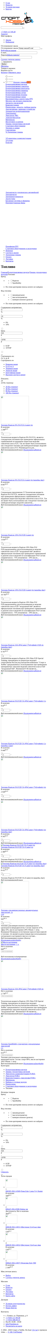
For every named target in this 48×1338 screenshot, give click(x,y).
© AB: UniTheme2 (15, 1332)
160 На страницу (12, 393)
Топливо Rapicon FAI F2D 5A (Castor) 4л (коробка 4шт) (23, 866)
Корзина (4, 72)
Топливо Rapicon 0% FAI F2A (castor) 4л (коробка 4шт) (22, 480)
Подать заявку (11, 1306)
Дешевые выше (12, 368)
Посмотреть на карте (14, 1326)
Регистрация (11, 50)
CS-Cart (35, 1330)
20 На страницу (12, 387)
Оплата (8, 1290)
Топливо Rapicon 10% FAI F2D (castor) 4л (17, 535)
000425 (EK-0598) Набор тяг (17, 1209)
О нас (8, 3)
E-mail (3, 53)
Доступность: (11, 1211)
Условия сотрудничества (15, 1304)
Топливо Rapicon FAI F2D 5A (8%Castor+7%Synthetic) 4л (23, 787)
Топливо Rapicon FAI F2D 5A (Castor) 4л (17, 847)
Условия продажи (13, 7)
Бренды (9, 9)
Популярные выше (13, 373)
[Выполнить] (41, 48)
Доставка (9, 1292)
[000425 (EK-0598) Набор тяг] (11, 1205)
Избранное (10, 42)
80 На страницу (12, 391)
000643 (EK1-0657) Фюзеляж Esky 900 (21, 1263)
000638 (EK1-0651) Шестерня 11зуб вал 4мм (23, 1227)
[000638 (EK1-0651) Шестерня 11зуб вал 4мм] (11, 1223)
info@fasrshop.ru (12, 1324)
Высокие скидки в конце (15, 375)
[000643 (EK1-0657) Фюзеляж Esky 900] (11, 1259)
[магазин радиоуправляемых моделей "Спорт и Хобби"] (17, 25)
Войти (3, 50)
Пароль (4, 55)
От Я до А (10, 366)
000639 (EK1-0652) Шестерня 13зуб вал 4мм (23, 1245)
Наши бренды (11, 1308)
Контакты (9, 1294)
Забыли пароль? (13, 55)
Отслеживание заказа (9, 48)
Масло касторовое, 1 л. (10, 944)
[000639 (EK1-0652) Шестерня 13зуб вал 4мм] (11, 1241)
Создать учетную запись (10, 59)
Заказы (8, 40)
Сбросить (5, 1172)
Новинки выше (12, 364)
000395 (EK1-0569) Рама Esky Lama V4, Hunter (24, 1191)
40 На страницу (12, 389)
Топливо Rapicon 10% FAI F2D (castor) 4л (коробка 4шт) (23, 590)
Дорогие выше (11, 371)
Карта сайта (10, 1296)
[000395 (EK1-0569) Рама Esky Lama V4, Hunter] (11, 1187)
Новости (9, 5)
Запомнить (7, 62)
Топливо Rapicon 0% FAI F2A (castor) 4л (17, 425)
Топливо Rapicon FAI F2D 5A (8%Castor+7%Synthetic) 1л (23, 701)
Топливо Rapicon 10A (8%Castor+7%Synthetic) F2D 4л (22, 989)
